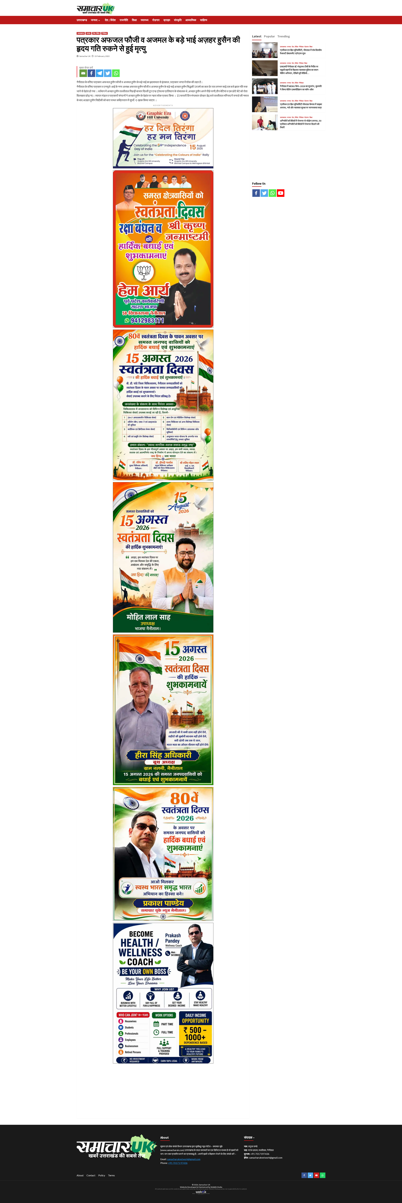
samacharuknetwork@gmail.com (183, 1159)
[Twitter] (107, 73)
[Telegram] (99, 73)
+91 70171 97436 (177, 1163)
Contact (91, 1175)
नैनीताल (104, 33)
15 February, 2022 (102, 56)
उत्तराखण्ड (82, 20)
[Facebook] (91, 73)
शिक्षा (134, 20)
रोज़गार (156, 20)
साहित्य (203, 20)
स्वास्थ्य (144, 20)
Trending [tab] (283, 36)
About (80, 1175)
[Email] (83, 73)
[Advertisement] (163, 1087)
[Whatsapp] (116, 73)
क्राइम (166, 20)
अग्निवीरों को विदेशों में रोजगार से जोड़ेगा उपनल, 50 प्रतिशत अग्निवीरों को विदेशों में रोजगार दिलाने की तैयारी (300, 124)
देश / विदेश (110, 20)
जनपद (94, 20)
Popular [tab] (269, 36)
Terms (111, 1175)
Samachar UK (85, 56)
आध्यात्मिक (190, 20)
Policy (101, 1175)
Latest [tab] (256, 36)
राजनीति (124, 20)
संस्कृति (178, 20)
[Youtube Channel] (280, 193)
